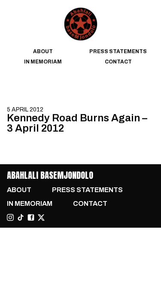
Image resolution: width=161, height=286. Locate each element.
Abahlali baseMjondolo (50, 175)
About (43, 51)
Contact (118, 62)
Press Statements (118, 51)
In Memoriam (43, 62)
